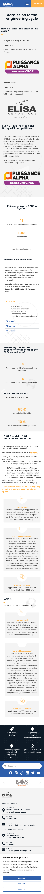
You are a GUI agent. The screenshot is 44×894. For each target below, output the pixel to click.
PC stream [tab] (10, 321)
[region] (22, 873)
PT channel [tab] (10, 331)
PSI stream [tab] (10, 326)
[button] (27, 4)
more (32, 740)
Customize (22, 884)
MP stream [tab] (10, 301)
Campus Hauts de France (12, 829)
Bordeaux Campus (9, 803)
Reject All (22, 889)
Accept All (22, 878)
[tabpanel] (22, 311)
